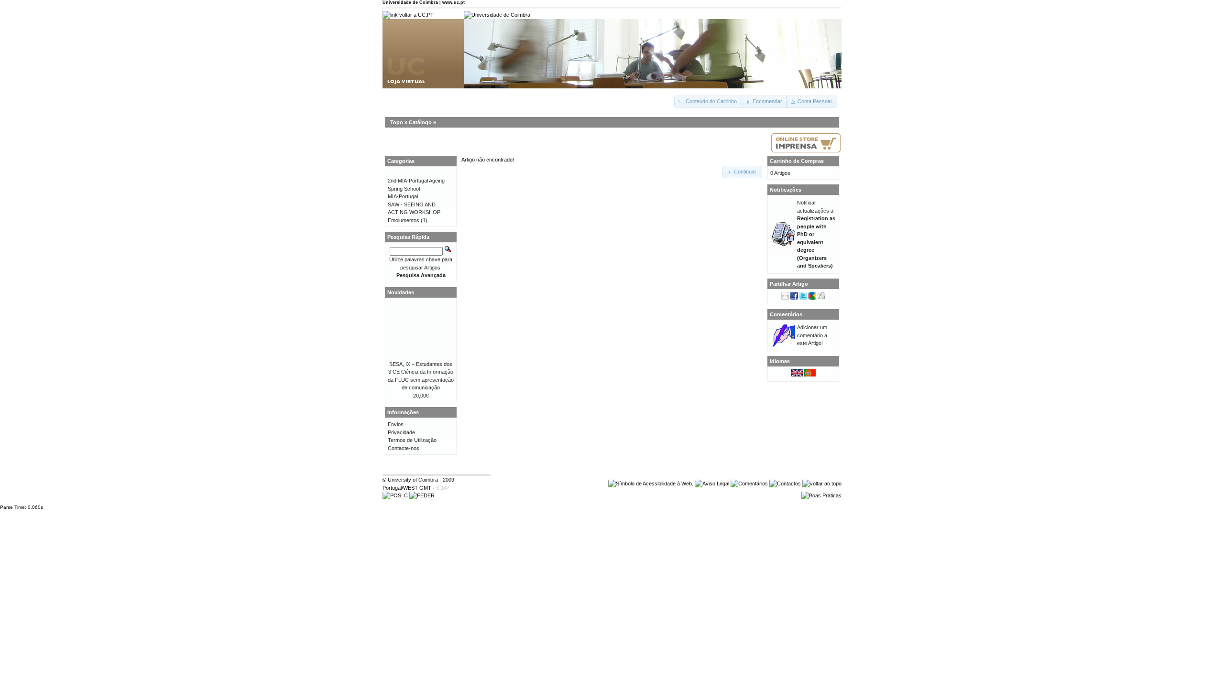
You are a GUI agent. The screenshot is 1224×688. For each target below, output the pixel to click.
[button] (708, 102)
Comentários (786, 314)
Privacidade (401, 432)
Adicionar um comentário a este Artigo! (812, 335)
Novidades (400, 292)
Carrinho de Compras (797, 161)
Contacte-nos (403, 448)
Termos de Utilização (412, 440)
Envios (396, 424)
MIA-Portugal (403, 196)
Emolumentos (403, 220)
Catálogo (420, 122)
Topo (396, 122)
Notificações (785, 190)
